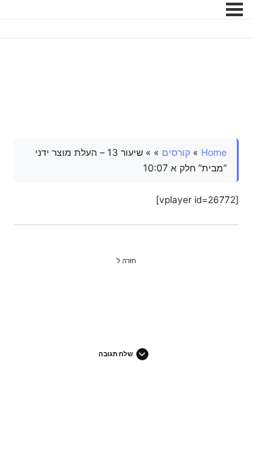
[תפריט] (234, 9)
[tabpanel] (127, 173)
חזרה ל (126, 260)
